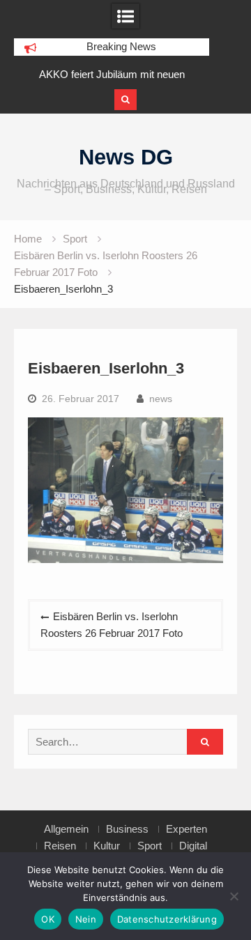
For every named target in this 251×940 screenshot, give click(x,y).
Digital (193, 845)
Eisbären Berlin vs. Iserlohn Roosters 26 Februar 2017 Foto (111, 624)
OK (47, 919)
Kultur (106, 845)
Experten (186, 829)
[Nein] (234, 896)
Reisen (60, 845)
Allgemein (66, 829)
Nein (85, 919)
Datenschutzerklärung (167, 919)
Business (127, 829)
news (160, 398)
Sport (149, 845)
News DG (126, 157)
